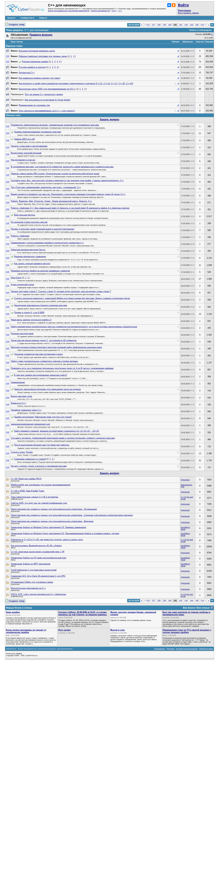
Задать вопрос (109, 119)
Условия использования (187, 649)
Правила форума (40, 34)
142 (180, 25)
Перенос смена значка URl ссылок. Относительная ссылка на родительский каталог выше (55, 173)
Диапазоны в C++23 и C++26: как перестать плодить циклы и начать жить (47, 539)
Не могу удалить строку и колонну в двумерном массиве (39, 466)
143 (186, 25)
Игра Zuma (16, 277)
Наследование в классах (23, 160)
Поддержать (159, 649)
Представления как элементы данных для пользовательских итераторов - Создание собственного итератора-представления (72, 515)
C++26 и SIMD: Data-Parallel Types (27, 491)
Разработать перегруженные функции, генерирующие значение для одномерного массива (55, 125)
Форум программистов (100, 11)
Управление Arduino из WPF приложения (30, 564)
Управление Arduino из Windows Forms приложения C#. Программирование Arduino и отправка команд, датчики (65, 533)
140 (169, 25)
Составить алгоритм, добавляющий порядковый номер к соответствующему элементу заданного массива (63, 438)
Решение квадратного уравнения (30, 256)
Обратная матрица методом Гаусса (28, 249)
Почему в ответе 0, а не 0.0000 (29, 312)
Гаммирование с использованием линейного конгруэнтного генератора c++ (47, 243)
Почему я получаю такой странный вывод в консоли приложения (42, 229)
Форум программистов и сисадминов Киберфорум (68, 11)
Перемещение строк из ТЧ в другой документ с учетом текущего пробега (187, 631)
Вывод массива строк (21, 396)
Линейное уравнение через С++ (26, 410)
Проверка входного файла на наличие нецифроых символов (40, 271)
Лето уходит (64, 630)
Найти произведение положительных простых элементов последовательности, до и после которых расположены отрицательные (74, 326)
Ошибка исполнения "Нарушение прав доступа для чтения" (43, 417)
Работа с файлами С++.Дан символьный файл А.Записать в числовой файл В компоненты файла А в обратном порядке (70, 208)
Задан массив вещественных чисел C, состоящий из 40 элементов (43, 340)
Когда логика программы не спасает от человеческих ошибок (26, 631)
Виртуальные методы (24, 215)
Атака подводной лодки (22, 284)
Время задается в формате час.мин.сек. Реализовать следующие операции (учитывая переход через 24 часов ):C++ (68, 194)
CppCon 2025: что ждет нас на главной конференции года (39, 503)
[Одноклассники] (174, 5)
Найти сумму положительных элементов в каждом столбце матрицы (44, 361)
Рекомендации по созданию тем (34, 105)
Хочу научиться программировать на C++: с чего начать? (47, 110)
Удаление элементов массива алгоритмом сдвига (38, 354)
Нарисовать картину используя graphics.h (31, 320)
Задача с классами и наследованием (29, 146)
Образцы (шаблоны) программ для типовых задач (43, 56)
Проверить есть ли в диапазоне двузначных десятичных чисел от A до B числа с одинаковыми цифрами (62, 368)
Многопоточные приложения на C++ (28, 588)
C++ (120, 11)
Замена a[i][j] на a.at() (24, 139)
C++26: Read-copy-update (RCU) (26, 478)
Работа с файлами (20, 236)
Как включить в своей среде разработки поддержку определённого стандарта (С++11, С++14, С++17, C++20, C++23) (76, 83)
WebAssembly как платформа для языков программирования (40, 485)
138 (158, 25)
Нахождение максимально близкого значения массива (40, 305)
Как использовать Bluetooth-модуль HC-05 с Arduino (36, 545)
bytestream (185, 480)
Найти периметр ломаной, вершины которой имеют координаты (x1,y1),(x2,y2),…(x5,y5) (56, 431)
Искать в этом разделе (200, 30)
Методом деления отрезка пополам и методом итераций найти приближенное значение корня (56, 347)
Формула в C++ (18, 403)
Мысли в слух (117, 630)
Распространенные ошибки (35, 61)
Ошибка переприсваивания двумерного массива (37, 132)
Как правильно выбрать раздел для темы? (39, 78)
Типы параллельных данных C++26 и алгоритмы (34, 497)
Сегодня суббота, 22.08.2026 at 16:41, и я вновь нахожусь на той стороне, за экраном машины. (82, 613)
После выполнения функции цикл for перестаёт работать (41, 445)
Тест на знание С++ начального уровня (44, 94)
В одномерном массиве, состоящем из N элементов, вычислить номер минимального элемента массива (62, 167)
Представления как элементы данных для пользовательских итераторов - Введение (52, 521)
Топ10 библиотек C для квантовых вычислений (33, 570)
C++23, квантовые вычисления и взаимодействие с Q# (37, 551)
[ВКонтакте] (169, 5)
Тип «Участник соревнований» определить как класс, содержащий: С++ (46, 187)
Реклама (170, 649)
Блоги (10, 18)
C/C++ (114, 11)
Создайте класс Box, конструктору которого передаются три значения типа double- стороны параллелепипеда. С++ (67, 180)
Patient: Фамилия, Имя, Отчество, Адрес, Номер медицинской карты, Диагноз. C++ (51, 201)
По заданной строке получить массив (29, 222)
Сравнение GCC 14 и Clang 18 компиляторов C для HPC (38, 576)
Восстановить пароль (188, 13)
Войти (183, 5)
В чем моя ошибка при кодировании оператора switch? (40, 375)
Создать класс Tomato (22, 452)
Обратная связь (206, 649)
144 (191, 25)
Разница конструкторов (22, 333)
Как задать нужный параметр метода (32, 263)
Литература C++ (27, 72)
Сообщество (26, 18)
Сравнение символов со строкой (30, 459)
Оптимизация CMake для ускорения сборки (32, 582)
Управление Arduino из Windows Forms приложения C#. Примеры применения (48, 527)
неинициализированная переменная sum (30, 424)
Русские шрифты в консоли (32, 67)
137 (153, 25)
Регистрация (184, 10)
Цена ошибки (13, 612)
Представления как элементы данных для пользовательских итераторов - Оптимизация (54, 509)
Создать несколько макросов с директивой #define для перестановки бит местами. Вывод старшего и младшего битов (72, 298)
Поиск (42, 18)
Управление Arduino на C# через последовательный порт (38, 558)
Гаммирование (18, 382)
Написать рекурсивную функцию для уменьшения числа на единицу (47, 389)
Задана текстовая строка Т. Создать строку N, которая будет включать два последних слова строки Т (61, 291)
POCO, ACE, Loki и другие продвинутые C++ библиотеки (38, 594)
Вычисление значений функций (26, 153)
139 (164, 25)
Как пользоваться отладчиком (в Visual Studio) (47, 100)
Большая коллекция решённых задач (37, 51)
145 (197, 25)
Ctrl (147, 25)
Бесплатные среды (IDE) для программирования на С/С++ (47, 89)
